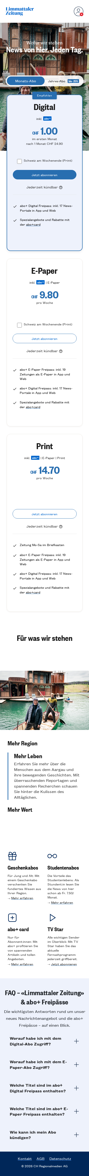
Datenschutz (60, 1158)
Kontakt (25, 1158)
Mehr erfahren (22, 898)
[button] (44, 743)
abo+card (33, 224)
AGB (41, 1158)
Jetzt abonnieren (64, 964)
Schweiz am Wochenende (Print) (48, 160)
